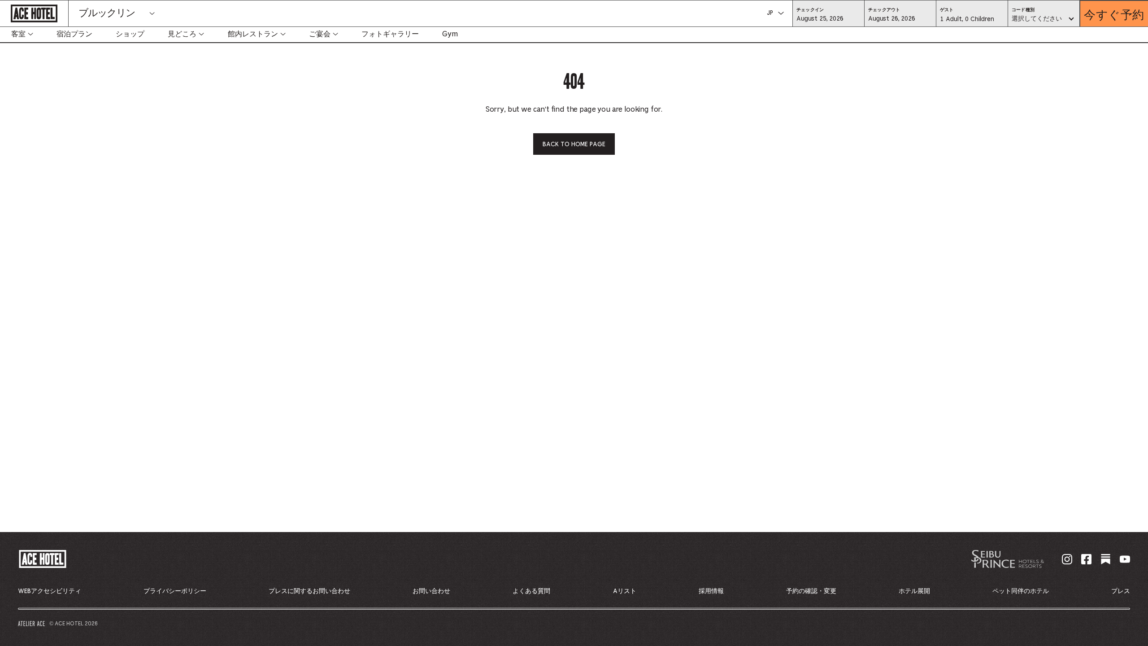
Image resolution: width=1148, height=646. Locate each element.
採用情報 (711, 591)
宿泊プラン (74, 34)
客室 (18, 34)
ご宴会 (319, 34)
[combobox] (1043, 19)
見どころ (182, 34)
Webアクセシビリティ (49, 591)
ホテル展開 (914, 591)
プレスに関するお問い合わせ (309, 591)
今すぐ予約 (1114, 14)
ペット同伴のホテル (1020, 591)
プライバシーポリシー (175, 591)
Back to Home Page (574, 144)
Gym (450, 34)
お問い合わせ (431, 591)
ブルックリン (106, 13)
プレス (1120, 591)
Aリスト (624, 591)
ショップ (130, 34)
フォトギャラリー (390, 34)
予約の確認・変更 (811, 591)
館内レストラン (253, 34)
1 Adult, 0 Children (966, 21)
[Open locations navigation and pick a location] (152, 13)
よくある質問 (531, 591)
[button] (828, 18)
